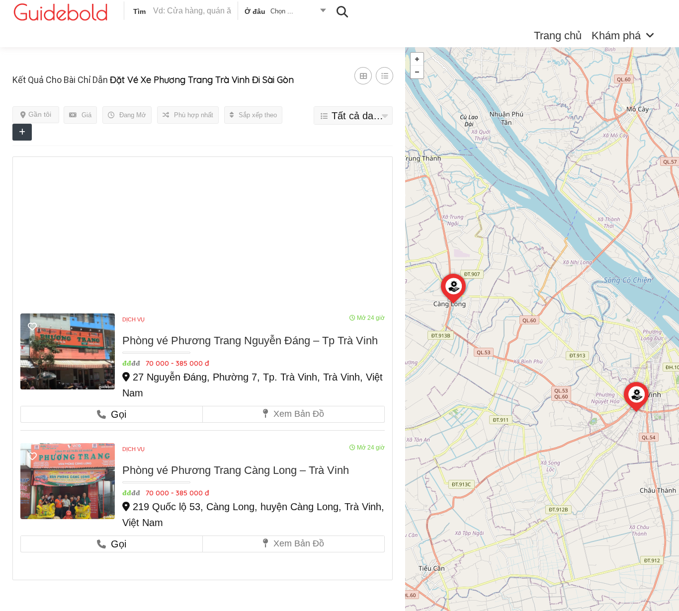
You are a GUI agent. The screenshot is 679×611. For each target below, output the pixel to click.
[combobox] (284, 12)
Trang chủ (558, 35)
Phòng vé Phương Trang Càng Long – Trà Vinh (235, 470)
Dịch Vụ (133, 319)
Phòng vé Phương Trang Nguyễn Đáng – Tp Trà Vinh (250, 340)
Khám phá (616, 35)
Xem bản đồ (297, 414)
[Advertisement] (202, 238)
